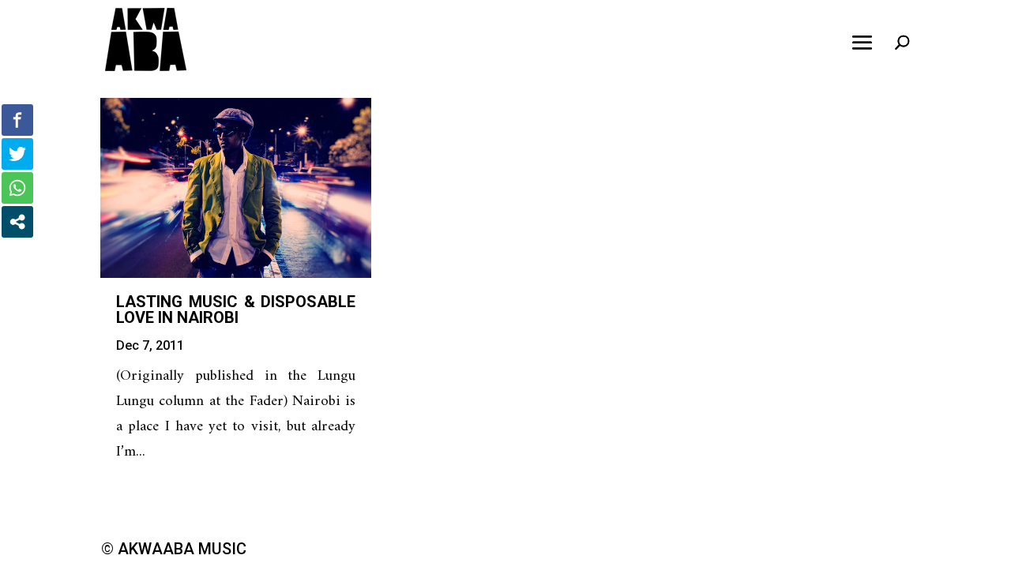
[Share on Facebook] (17, 120)
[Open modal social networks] (17, 222)
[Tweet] (17, 154)
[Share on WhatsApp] (17, 188)
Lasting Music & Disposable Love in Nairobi (235, 309)
